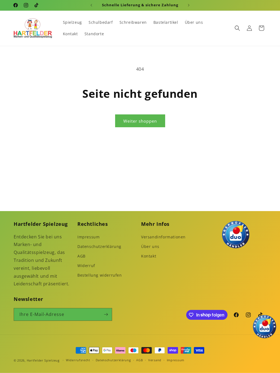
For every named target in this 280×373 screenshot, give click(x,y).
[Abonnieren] (106, 314)
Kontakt (148, 256)
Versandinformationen (163, 236)
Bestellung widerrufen (99, 275)
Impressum (88, 236)
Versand (154, 360)
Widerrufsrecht (78, 360)
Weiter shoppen (140, 121)
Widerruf (86, 265)
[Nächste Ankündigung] (189, 5)
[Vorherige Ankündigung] (91, 5)
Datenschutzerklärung (99, 246)
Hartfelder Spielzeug (43, 360)
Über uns (150, 246)
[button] (237, 28)
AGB (81, 256)
